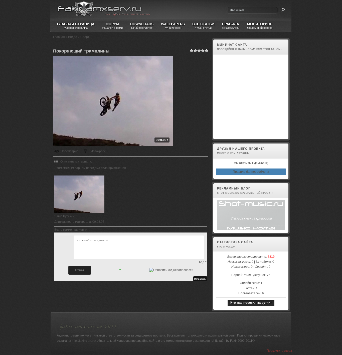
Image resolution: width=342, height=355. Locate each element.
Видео (72, 37)
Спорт (84, 37)
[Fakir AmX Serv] (88, 330)
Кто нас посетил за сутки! (250, 302)
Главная (59, 37)
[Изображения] (79, 194)
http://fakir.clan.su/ (84, 340)
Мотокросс (98, 151)
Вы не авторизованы (231, 134)
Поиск (282, 10)
